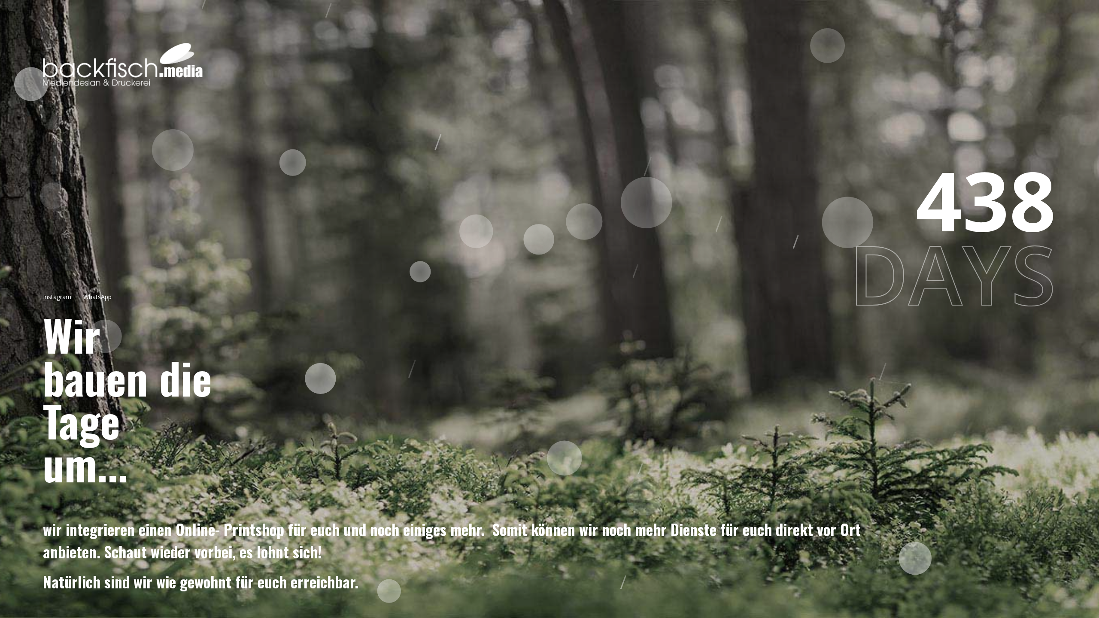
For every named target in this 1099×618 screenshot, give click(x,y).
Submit (550, 357)
